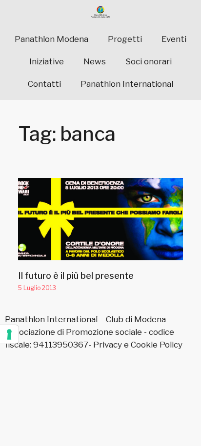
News (94, 61)
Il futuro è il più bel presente (76, 276)
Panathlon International (126, 84)
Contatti (44, 84)
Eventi (173, 39)
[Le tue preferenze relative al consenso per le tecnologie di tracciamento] (9, 334)
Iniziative (46, 61)
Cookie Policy (156, 344)
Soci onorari (148, 61)
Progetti (125, 39)
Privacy (107, 344)
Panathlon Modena (51, 39)
